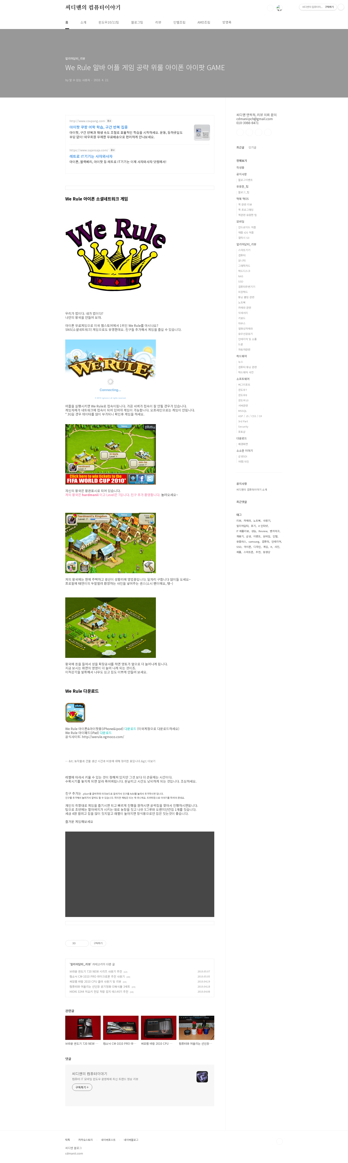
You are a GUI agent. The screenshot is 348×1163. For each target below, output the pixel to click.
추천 (258, 552)
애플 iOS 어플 (246, 232)
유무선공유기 (245, 334)
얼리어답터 (242, 526)
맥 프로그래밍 (246, 210)
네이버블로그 (131, 1139)
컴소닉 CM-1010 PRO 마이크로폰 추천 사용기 (97, 976)
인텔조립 (179, 22)
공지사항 (241, 174)
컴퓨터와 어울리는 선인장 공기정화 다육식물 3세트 (99, 986)
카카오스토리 (85, 1139)
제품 (238, 552)
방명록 (226, 22)
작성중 (240, 167)
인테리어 (276, 541)
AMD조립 (204, 22)
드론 (240, 344)
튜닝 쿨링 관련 (246, 297)
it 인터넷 (263, 526)
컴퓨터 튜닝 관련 (247, 367)
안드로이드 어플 (247, 227)
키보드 (241, 318)
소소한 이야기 (244, 451)
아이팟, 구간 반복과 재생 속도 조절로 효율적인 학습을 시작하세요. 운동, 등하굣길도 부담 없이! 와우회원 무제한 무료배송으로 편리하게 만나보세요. (126, 134)
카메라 (247, 520)
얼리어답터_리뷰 (80, 964)
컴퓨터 (241, 255)
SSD (240, 281)
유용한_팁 (242, 186)
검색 (270, 8)
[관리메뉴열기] (341, 7)
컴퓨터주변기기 (246, 287)
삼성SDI (242, 456)
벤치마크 (275, 531)
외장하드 (243, 292)
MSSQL (242, 411)
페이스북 (240, 132)
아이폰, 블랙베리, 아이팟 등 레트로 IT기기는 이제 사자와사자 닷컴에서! (117, 161)
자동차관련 (244, 349)
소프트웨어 (243, 379)
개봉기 (240, 536)
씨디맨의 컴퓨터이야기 (93, 8)
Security (243, 426)
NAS (240, 276)
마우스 (241, 323)
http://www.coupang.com (87, 121)
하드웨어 (241, 356)
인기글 (252, 147)
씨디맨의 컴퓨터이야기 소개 (251, 489)
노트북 (241, 302)
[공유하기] (79, 943)
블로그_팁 (243, 192)
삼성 (248, 536)
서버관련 (243, 405)
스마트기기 (244, 250)
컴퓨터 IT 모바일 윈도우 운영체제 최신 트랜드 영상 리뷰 (105, 1079)
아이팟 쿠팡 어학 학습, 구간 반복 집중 (98, 127)
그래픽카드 (244, 266)
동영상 (266, 552)
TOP (279, 1141)
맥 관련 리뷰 (245, 204)
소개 (83, 22)
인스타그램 (249, 132)
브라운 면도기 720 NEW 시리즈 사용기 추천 (95, 971)
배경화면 (243, 444)
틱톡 (67, 1139)
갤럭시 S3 (243, 238)
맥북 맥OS (242, 199)
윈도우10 (243, 400)
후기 (253, 526)
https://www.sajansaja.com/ (88, 150)
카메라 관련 (244, 307)
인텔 (275, 536)
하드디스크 (244, 271)
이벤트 (257, 536)
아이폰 (247, 547)
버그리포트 (244, 384)
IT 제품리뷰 (242, 531)
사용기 (266, 520)
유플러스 (241, 541)
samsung (254, 541)
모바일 (240, 221)
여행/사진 (243, 461)
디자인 (257, 547)
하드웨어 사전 (246, 372)
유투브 (267, 132)
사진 (276, 547)
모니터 (241, 260)
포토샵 (241, 432)
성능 (253, 531)
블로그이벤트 (245, 180)
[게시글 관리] (84, 943)
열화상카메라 (245, 328)
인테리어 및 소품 (247, 339)
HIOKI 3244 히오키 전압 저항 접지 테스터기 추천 (98, 992)
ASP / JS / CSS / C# (250, 416)
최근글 (240, 147)
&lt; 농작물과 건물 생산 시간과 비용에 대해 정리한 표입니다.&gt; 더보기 (112, 761)
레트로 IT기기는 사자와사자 (91, 156)
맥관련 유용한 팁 (247, 215)
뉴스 (240, 362)
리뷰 (158, 22)
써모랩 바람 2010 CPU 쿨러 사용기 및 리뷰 (95, 981)
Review (263, 531)
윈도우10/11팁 (108, 22)
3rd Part (243, 421)
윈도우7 (242, 390)
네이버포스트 (108, 1139)
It (271, 547)
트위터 (258, 132)
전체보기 (241, 161)
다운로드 (130, 728)
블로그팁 (137, 22)
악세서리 (243, 313)
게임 (265, 547)
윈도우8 (242, 395)
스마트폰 (248, 552)
